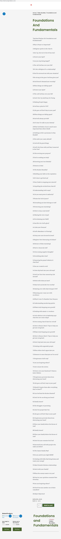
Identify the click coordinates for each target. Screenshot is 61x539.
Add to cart (48, 505)
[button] (3, 5)
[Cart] (30, 6)
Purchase (6, 529)
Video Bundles (41, 13)
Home (34, 13)
